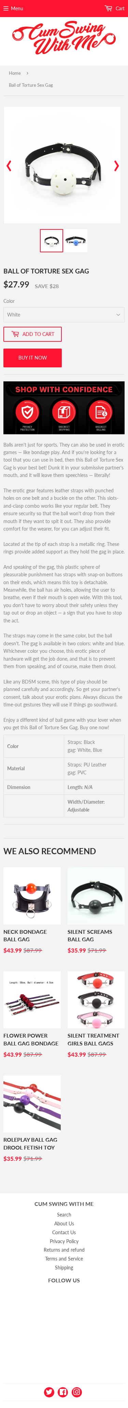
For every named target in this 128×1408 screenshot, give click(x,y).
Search (64, 1214)
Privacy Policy (64, 1241)
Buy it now (32, 358)
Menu (17, 8)
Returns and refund (64, 1250)
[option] (62, 165)
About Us (64, 1223)
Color (9, 301)
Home (15, 73)
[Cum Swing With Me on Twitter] (49, 1391)
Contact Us (64, 1232)
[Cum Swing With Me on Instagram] (77, 1391)
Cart (119, 8)
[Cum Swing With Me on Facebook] (63, 1391)
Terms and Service (64, 1259)
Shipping (64, 1267)
